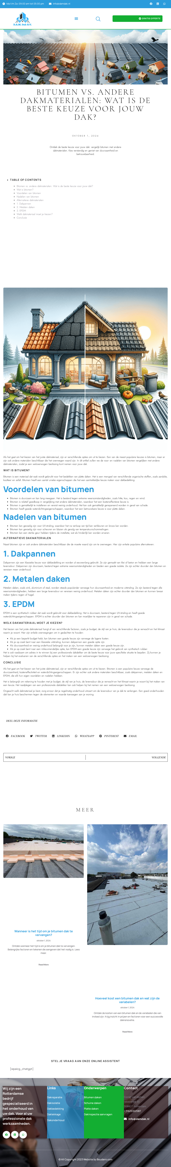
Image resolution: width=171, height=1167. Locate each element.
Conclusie (22, 218)
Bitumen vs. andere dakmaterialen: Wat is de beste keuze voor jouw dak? (55, 186)
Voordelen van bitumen (29, 193)
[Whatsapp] (164, 4)
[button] (76, 18)
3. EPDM (21, 211)
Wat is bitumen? (25, 189)
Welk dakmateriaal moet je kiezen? (35, 214)
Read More (44, 964)
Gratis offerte (151, 18)
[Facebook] (151, 4)
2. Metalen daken (26, 207)
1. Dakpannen (24, 203)
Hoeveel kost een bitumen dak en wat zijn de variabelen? (127, 1000)
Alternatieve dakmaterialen (30, 200)
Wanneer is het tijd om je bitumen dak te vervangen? (43, 933)
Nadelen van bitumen (28, 196)
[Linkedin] (157, 4)
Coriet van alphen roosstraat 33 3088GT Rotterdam (135, 1101)
